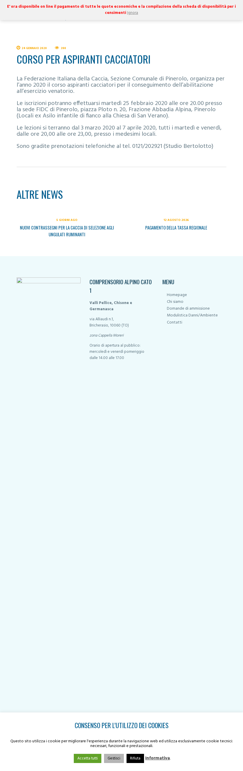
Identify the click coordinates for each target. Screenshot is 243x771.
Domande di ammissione (188, 308)
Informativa (157, 758)
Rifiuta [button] (135, 758)
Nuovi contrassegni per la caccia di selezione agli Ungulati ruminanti (67, 231)
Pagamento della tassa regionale (176, 227)
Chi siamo (175, 301)
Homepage (177, 295)
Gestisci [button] (114, 758)
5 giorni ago (66, 220)
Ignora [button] (132, 13)
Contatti (174, 322)
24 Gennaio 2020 (34, 48)
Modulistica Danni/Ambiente (192, 315)
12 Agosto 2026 (176, 220)
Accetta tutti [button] (87, 758)
